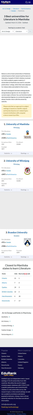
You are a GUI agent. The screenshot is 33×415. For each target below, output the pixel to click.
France (20, 365)
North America (26, 8)
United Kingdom (23, 362)
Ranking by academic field (16, 28)
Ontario (4, 278)
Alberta (4, 283)
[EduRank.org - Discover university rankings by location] (6, 2)
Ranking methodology (10, 407)
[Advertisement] (16, 54)
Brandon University (16, 232)
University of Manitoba (16, 124)
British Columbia (7, 292)
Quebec (4, 287)
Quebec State (5, 356)
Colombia (21, 359)
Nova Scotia (6, 301)
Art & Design (6, 8)
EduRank (25, 22)
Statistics (7, 153)
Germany (21, 368)
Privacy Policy (21, 414)
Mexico (20, 356)
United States (22, 353)
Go (30, 31)
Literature (16, 8)
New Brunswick (7, 296)
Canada (13, 11)
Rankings (24, 153)
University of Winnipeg (16, 160)
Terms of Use (11, 414)
